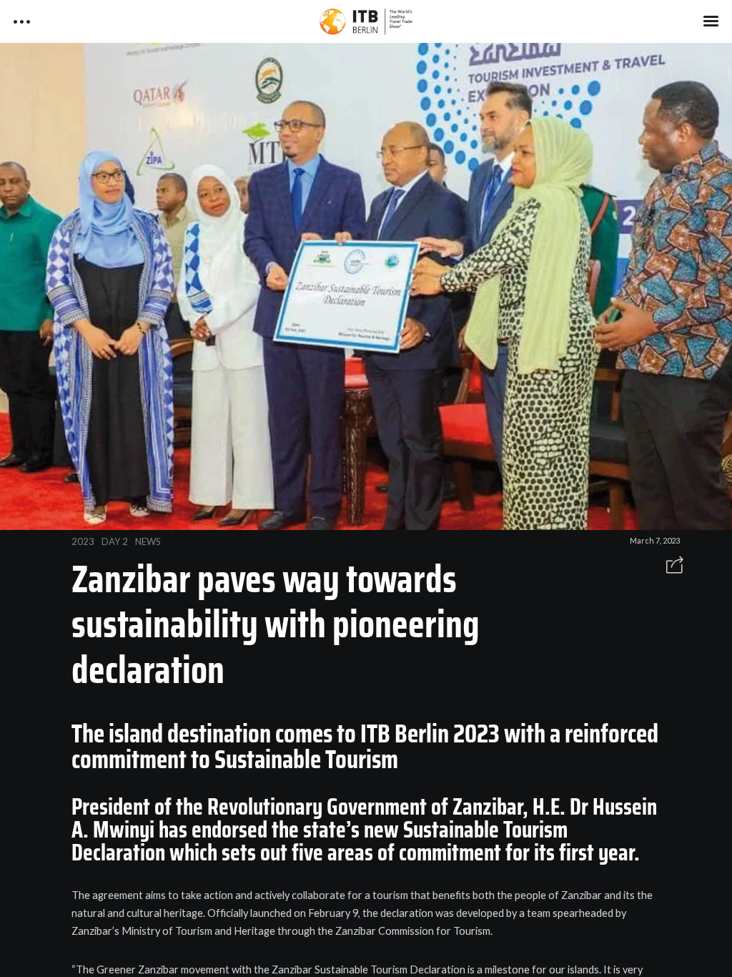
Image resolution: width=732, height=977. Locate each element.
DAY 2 (115, 541)
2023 (82, 541)
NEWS (148, 541)
